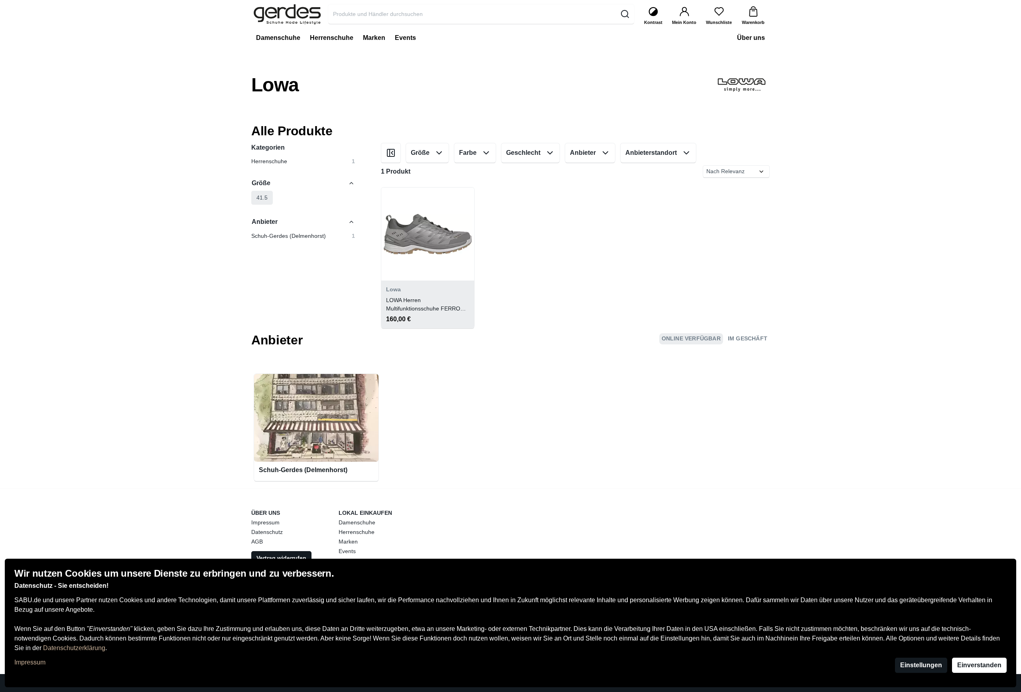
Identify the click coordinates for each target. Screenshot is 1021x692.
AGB (257, 541)
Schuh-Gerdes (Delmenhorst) (303, 470)
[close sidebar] (391, 153)
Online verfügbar (691, 338)
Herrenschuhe (356, 532)
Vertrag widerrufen (281, 558)
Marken (348, 541)
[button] (262, 198)
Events (347, 551)
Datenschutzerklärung (74, 648)
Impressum (29, 662)
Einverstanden (979, 665)
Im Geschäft (747, 338)
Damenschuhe (357, 522)
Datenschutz (267, 532)
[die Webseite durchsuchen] (625, 14)
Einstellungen (921, 665)
